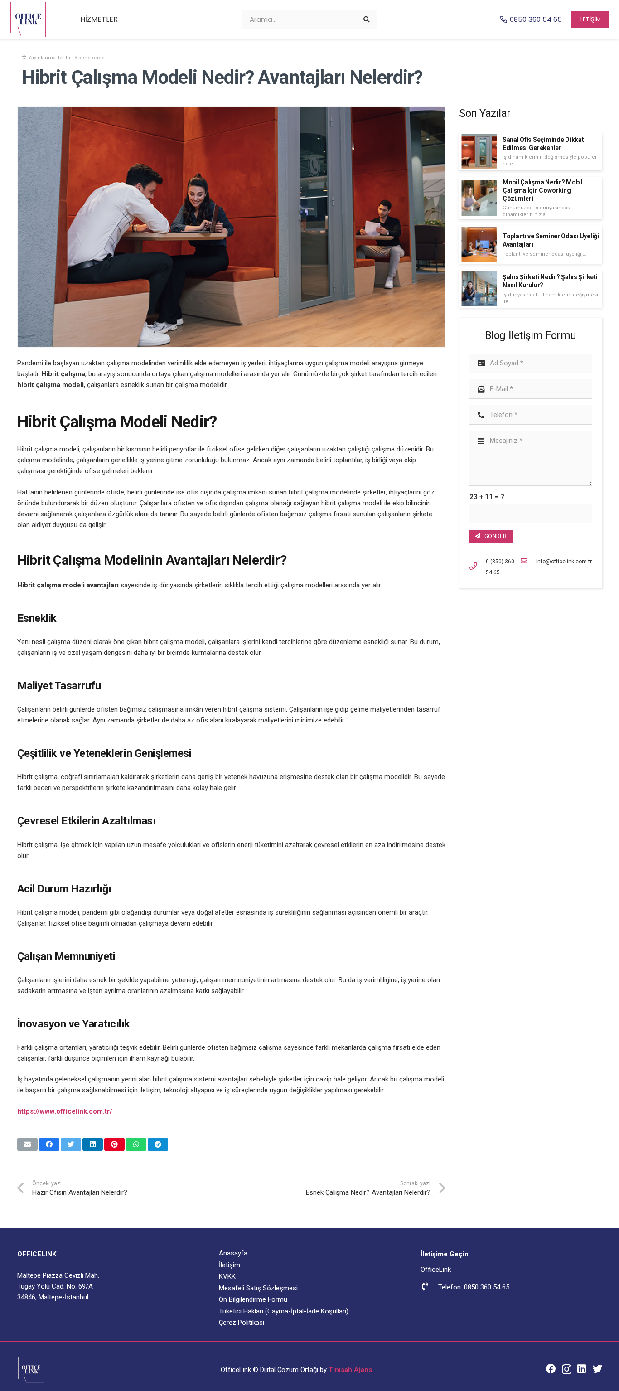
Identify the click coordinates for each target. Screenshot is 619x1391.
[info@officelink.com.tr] (529, 561)
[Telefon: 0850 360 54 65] (429, 1287)
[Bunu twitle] (71, 1144)
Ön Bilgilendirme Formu (253, 1299)
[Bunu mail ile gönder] (27, 1144)
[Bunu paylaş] (49, 1144)
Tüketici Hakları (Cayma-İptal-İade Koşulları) (283, 1311)
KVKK (227, 1276)
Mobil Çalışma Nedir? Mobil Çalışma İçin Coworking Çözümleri (543, 190)
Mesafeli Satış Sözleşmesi (258, 1288)
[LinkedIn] (581, 1369)
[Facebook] (551, 1369)
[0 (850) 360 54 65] (477, 567)
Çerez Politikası (241, 1322)
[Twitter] (597, 1369)
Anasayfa (233, 1253)
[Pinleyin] (114, 1144)
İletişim (229, 1265)
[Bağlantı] (28, 19)
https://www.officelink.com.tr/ (64, 1111)
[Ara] (366, 19)
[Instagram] (566, 1369)
